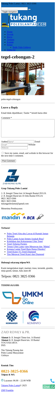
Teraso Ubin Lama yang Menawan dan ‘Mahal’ (28, 246)
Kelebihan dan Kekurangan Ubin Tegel (25, 241)
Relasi (9, 44)
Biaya (9, 37)
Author (4, 141)
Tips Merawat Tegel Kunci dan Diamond (25, 254)
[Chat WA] (49, 388)
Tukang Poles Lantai (10, 385)
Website (31, 144)
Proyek (10, 34)
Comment (6, 118)
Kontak (10, 42)
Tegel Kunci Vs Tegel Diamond (21, 251)
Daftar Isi (11, 50)
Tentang (10, 39)
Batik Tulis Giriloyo (22, 47)
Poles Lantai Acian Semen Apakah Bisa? (25, 239)
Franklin (7, 390)
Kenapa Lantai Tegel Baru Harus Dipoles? (26, 249)
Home (9, 32)
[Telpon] (52, 382)
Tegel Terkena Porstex (17, 244)
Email (37, 141)
